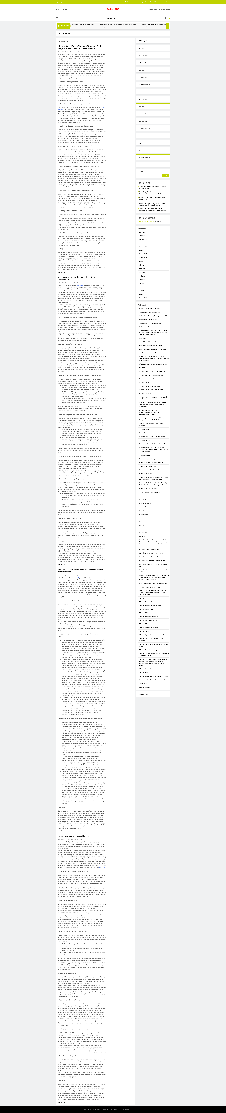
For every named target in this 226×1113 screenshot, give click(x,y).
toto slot (141, 143)
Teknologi (142, 598)
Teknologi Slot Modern (145, 669)
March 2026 (142, 236)
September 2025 (143, 258)
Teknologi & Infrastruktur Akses (148, 613)
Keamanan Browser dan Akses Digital (150, 379)
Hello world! (160, 221)
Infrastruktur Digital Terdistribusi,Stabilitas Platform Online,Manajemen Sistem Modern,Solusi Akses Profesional (154, 358)
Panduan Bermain (144, 433)
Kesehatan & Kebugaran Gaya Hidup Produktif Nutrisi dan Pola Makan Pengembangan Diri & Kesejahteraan (152, 405)
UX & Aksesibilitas (144, 687)
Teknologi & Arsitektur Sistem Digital (150, 605)
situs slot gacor (143, 55)
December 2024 (143, 291)
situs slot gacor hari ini (146, 85)
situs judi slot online (145, 507)
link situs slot (143, 63)
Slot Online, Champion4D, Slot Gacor (149, 549)
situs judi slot (143, 499)
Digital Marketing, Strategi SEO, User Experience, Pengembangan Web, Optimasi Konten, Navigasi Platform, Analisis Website (153, 332)
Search (140, 172)
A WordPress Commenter (146, 221)
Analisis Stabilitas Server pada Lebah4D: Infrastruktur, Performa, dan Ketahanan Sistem (158, 25)
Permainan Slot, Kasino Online (148, 488)
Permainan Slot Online (145, 473)
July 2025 (142, 265)
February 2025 (143, 283)
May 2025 (142, 272)
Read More (61, 272)
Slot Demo (142, 525)
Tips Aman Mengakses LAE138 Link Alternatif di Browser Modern (139, 2)
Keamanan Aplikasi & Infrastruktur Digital (151, 375)
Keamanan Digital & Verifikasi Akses (149, 386)
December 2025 (143, 247)
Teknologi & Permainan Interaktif (148, 627)
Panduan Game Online (145, 440)
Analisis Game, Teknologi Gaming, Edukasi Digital (153, 316)
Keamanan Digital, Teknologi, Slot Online (151, 390)
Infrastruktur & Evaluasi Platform (148, 353)
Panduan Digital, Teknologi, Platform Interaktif (152, 436)
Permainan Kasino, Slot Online (148, 466)
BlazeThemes (125, 1109)
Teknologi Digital (144, 631)
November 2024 (143, 294)
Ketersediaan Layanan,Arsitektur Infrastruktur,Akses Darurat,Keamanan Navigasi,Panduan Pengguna (150, 412)
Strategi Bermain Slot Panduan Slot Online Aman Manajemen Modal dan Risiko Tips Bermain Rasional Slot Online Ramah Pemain (153, 585)
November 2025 (143, 250)
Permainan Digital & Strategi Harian (149, 459)
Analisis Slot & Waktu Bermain (148, 327)
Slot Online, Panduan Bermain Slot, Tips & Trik (152, 557)
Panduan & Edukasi (144, 429)
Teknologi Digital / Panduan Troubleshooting (152, 635)
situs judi (141, 496)
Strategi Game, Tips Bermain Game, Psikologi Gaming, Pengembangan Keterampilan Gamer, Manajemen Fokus (152, 592)
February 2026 (143, 239)
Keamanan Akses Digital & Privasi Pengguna (152, 371)
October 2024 (143, 298)
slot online (142, 536)
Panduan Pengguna (144, 455)
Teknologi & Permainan (146, 624)
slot (140, 92)
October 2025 (143, 254)
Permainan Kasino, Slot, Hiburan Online (150, 470)
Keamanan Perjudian (145, 393)
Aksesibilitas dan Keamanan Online (149, 308)
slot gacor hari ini (144, 114)
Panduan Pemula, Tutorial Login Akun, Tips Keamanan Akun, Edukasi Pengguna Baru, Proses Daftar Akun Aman (153, 449)
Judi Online (142, 368)
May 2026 (142, 232)
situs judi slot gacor (145, 503)
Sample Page (111, 18)
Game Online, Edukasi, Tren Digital (149, 342)
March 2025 (142, 279)
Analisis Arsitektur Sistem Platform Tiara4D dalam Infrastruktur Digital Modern (101, 25)
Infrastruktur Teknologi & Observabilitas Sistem (153, 364)
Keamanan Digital (144, 382)
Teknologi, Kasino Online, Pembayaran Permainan (153, 676)
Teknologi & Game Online (146, 609)
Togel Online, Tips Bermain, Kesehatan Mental (152, 680)
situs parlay (142, 136)
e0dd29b (61, 52)
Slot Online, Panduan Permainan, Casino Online (152, 560)
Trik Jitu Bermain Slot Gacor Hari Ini (73, 836)
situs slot (142, 510)
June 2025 (142, 269)
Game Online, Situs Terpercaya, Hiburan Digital (152, 349)
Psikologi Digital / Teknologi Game (149, 492)
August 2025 (142, 261)
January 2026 (143, 243)
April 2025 (142, 276)
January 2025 (143, 287)
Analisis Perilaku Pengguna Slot (148, 319)
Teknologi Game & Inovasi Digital (148, 650)
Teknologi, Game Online (146, 672)
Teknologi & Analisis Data (146, 602)
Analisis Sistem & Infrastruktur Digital (150, 323)
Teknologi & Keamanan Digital (148, 620)
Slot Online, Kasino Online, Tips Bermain (151, 553)
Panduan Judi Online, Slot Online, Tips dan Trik (152, 444)
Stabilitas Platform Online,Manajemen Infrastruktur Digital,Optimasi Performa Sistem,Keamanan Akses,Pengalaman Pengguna (154, 577)
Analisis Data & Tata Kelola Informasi (150, 312)
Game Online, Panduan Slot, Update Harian (151, 345)
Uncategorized (143, 683)
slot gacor (80, 286)
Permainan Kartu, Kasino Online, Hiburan (151, 462)
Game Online (142, 338)
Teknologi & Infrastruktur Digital (148, 616)
